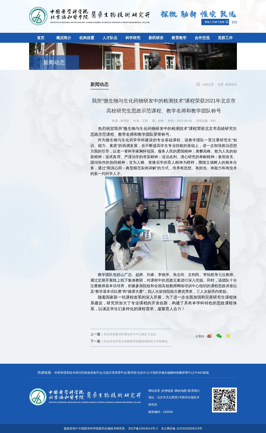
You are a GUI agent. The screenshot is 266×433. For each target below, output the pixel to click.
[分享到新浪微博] (210, 336)
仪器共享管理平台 (114, 372)
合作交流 (202, 38)
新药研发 (156, 38)
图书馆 (131, 372)
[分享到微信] (220, 336)
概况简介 (63, 38)
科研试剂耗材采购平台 (87, 372)
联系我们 (194, 390)
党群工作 (225, 38)
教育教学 (179, 38)
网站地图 (181, 390)
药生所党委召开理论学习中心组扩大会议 (123, 334)
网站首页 (154, 390)
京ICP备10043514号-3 (143, 428)
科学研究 (133, 38)
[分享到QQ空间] (228, 336)
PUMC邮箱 (202, 372)
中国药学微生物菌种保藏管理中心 (171, 372)
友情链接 (167, 390)
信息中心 (143, 372)
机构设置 (86, 38)
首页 (40, 38)
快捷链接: (45, 372)
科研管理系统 (63, 372)
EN (234, 22)
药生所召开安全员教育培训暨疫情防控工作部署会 (129, 341)
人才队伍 (109, 38)
